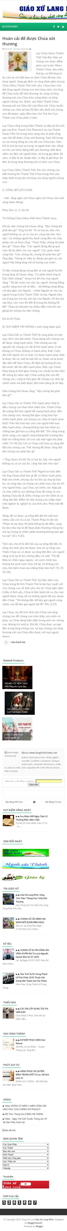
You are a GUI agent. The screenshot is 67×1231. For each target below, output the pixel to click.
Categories (11, 27)
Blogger (39, 1226)
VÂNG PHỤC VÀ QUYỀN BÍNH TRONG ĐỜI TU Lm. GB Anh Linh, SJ (32, 1074)
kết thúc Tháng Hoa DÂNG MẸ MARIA (24, 1114)
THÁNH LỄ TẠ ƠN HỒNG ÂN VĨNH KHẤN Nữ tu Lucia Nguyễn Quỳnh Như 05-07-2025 (32, 953)
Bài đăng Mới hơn (14, 802)
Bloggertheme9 (35, 1223)
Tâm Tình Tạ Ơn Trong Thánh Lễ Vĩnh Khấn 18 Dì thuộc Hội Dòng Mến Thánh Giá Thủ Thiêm (32, 977)
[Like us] (54, 27)
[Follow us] (58, 27)
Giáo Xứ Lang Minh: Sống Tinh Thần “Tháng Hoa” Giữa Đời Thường (31, 898)
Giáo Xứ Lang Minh (44, 1220)
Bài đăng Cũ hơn (53, 802)
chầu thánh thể (22, 49)
